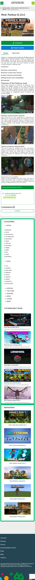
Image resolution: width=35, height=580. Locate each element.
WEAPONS (8, 230)
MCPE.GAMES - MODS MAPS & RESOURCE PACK (16, 8)
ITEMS (7, 254)
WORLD (7, 279)
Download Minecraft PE (8, 548)
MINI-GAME (8, 270)
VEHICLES (8, 243)
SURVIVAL (8, 277)
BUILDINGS (8, 245)
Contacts (3, 538)
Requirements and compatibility (12, 78)
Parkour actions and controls (11, 73)
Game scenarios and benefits (11, 75)
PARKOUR (8, 272)
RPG (6, 252)
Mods (2, 551)
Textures (3, 557)
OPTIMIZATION (9, 236)
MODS (4, 9)
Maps (2, 554)
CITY (6, 266)
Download (5, 80)
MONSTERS (8, 239)
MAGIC (7, 241)
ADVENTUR (8, 281)
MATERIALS (8, 256)
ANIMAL (7, 248)
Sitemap (3, 541)
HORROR (7, 268)
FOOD (7, 232)
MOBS (7, 250)
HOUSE (7, 274)
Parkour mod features (9, 70)
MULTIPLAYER (9, 283)
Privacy (2, 544)
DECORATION (9, 234)
